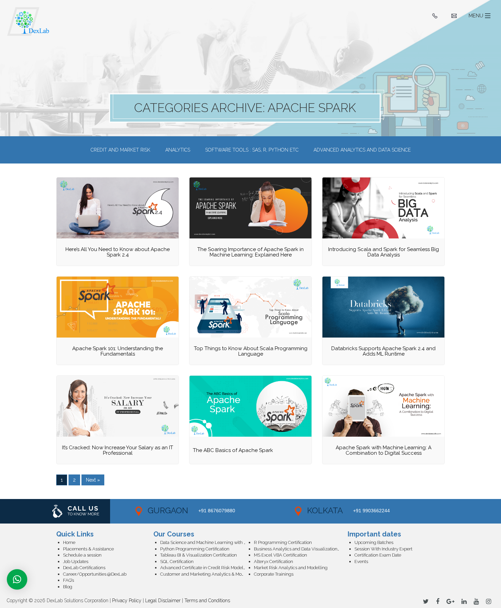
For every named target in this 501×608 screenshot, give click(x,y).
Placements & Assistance (88, 548)
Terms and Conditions (207, 600)
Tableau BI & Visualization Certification (198, 555)
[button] (17, 579)
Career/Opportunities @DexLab (94, 574)
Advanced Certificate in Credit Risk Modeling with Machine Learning (207, 567)
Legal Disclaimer (163, 600)
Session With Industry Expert (383, 548)
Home (69, 542)
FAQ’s (68, 580)
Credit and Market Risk (120, 150)
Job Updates (75, 561)
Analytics (177, 150)
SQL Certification (177, 561)
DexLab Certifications (84, 567)
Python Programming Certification (194, 548)
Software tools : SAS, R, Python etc (252, 150)
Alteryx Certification (273, 561)
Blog (67, 586)
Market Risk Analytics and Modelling (291, 567)
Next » (93, 480)
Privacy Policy (126, 600)
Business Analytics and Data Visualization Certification (301, 548)
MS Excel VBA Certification (280, 555)
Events (361, 561)
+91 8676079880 (216, 510)
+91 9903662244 (371, 510)
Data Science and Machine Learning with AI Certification (207, 542)
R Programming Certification (283, 542)
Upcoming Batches (373, 542)
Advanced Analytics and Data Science (362, 150)
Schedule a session (82, 555)
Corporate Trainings (273, 574)
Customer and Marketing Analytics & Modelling (207, 574)
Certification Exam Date (377, 555)
